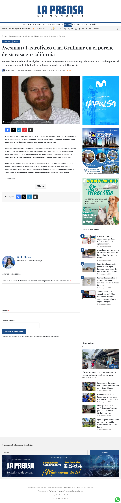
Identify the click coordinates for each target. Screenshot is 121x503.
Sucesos (47, 24)
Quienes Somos (77, 491)
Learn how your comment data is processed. (45, 336)
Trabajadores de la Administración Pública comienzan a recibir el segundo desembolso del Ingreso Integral (107, 297)
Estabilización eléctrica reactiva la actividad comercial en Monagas (99, 373)
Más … (95, 24)
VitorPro (66, 495)
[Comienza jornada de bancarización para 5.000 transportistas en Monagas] (88, 397)
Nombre (5, 311)
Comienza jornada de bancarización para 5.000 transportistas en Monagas (107, 396)
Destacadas (7, 41)
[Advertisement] (41, 228)
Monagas (37, 24)
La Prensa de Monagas (72, 487)
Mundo (67, 24)
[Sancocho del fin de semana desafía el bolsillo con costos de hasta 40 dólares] (88, 386)
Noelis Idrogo (10, 70)
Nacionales (57, 24)
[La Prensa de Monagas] (60, 11)
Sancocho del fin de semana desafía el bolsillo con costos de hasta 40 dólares (108, 385)
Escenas (76, 24)
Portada (27, 24)
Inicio (5, 36)
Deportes (86, 24)
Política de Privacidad (56, 491)
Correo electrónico (9, 321)
